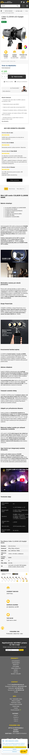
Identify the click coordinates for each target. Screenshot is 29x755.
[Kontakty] (21, 2)
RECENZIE (16, 731)
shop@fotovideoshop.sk (17, 684)
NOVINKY (15, 729)
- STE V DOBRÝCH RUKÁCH (16, 733)
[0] (27, 2)
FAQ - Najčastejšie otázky (16, 699)
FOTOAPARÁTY (16, 661)
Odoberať (21, 650)
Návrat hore (5, 570)
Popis (6, 188)
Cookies (16, 708)
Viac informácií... (5, 121)
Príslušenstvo (20, 188)
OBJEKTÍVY (16, 664)
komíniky (20, 417)
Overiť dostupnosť (6, 67)
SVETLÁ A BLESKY (9, 11)
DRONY (16, 670)
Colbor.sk (16, 715)
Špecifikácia (12, 188)
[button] (27, 750)
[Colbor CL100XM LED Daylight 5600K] (14, 36)
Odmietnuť (14, 751)
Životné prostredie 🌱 (16, 710)
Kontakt (16, 691)
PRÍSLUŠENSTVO (16, 668)
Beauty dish (11, 417)
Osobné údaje (15, 706)
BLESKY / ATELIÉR (16, 673)
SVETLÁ (16, 672)
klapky (16, 417)
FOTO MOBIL (16, 666)
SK (23, 5)
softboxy (6, 417)
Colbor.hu (16, 720)
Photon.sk (16, 719)
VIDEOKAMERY (16, 662)
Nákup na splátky (16, 700)
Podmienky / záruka (16, 702)
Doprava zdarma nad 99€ (16, 704)
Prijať (14, 747)
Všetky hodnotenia (14, 180)
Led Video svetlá (19, 11)
